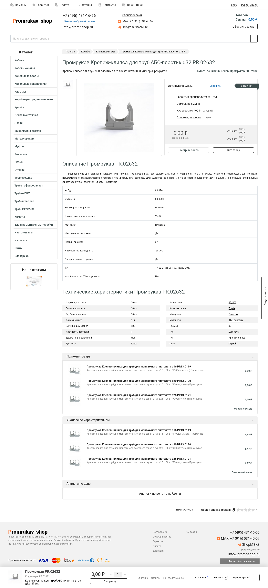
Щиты (18, 248)
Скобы (19, 162)
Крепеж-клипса (237, 337)
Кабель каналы (25, 68)
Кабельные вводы (27, 75)
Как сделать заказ (173, 578)
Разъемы (21, 154)
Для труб (234, 331)
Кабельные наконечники (31, 83)
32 (230, 326)
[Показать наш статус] (34, 281)
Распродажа (160, 532)
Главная (70, 51)
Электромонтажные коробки (34, 224)
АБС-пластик (236, 320)
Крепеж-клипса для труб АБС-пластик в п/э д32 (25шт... (53, 582)
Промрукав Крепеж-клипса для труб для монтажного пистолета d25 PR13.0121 (139, 395)
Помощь (20, 4)
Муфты (19, 146)
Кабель (19, 60)
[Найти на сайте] (254, 38)
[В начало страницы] (256, 577)
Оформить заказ (243, 26)
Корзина (218, 577)
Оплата (64, 4)
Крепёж (20, 107)
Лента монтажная (26, 115)
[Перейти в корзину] (231, 18)
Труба (232, 308)
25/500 (232, 302)
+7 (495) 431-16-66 (79, 15)
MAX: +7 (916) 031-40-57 (137, 21)
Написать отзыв (184, 510)
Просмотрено (241, 577)
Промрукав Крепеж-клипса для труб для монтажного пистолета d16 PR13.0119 (139, 366)
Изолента (21, 240)
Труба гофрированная (29, 185)
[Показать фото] (68, 84)
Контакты (109, 4)
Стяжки (20, 169)
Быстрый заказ (189, 150)
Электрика (22, 256)
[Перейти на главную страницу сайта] (32, 21)
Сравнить (200, 577)
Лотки (19, 122)
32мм (134, 343)
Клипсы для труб (105, 51)
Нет (133, 337)
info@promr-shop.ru (244, 554)
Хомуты (20, 216)
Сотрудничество (162, 536)
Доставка (85, 4)
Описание (143, 578)
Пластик (233, 314)
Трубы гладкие (24, 201)
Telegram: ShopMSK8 (135, 27)
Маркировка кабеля (28, 130)
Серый (232, 343)
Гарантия (43, 4)
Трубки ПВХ (22, 193)
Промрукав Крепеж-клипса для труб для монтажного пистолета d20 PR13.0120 (139, 380)
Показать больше (242, 408)
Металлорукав (24, 138)
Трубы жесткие (25, 209)
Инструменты (24, 232)
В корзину (233, 150)
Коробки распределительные (34, 99)
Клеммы (20, 91)
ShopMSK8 (250, 544)
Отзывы (155, 578)
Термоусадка (23, 177)
